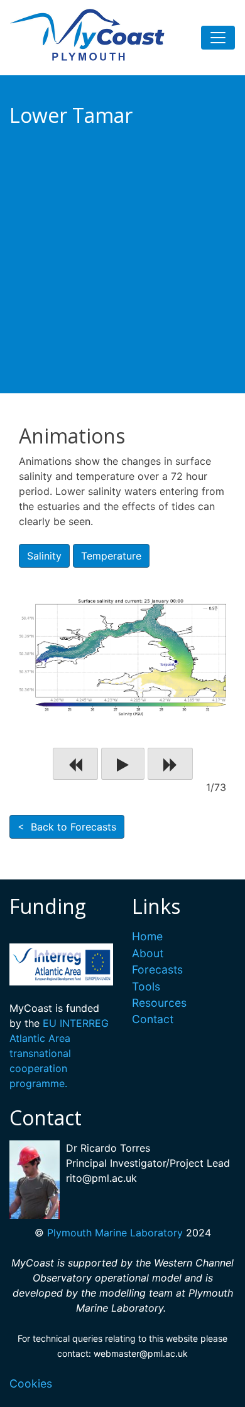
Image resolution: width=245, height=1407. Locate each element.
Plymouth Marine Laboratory (115, 1232)
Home (147, 936)
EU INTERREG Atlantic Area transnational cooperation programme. (59, 1053)
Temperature (111, 556)
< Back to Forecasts (67, 826)
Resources (159, 1002)
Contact (152, 1019)
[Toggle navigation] (218, 38)
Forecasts (157, 969)
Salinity (44, 556)
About (147, 953)
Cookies (30, 1383)
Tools (146, 986)
